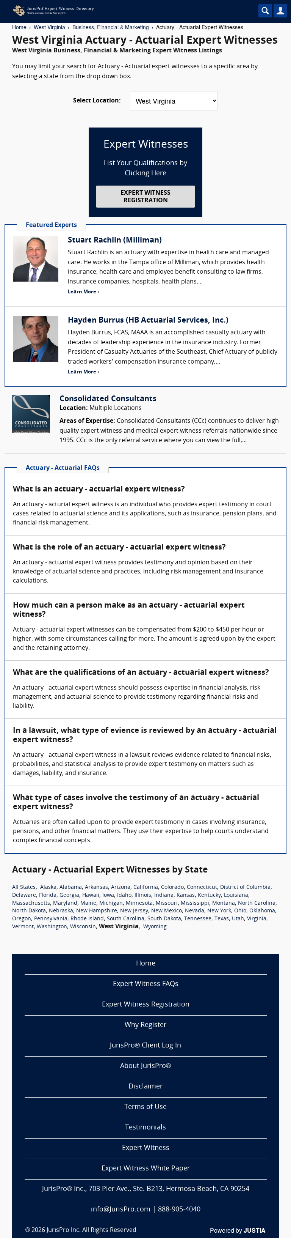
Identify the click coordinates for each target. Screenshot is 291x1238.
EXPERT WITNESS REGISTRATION (145, 196)
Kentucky (209, 895)
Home (19, 27)
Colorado (172, 887)
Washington (52, 927)
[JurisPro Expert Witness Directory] (123, 10)
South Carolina (125, 919)
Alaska (48, 887)
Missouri (167, 903)
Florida (47, 895)
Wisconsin (83, 927)
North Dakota (29, 911)
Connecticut (202, 887)
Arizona (120, 887)
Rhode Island (87, 919)
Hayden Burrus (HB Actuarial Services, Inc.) (148, 320)
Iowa (108, 895)
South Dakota (164, 919)
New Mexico (166, 911)
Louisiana (236, 895)
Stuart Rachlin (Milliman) (115, 240)
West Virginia (49, 27)
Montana (223, 903)
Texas (221, 919)
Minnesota (139, 903)
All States (24, 887)
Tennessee (197, 919)
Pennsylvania (50, 919)
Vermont (23, 927)
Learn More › (83, 292)
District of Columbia (245, 887)
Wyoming (155, 927)
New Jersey (134, 911)
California (145, 887)
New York (219, 911)
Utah (238, 919)
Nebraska (61, 911)
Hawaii (90, 895)
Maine (88, 903)
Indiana (164, 895)
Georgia (69, 895)
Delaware (24, 895)
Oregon (21, 919)
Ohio (240, 911)
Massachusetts (31, 903)
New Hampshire (96, 911)
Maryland (65, 903)
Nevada (194, 911)
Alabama (70, 887)
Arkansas (96, 887)
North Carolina (256, 903)
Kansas (186, 895)
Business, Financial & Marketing (110, 27)
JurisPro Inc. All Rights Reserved (91, 1230)
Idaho (124, 895)
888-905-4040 (179, 1209)
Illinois (143, 895)
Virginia (256, 919)
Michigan (111, 903)
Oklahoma (262, 911)
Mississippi (195, 903)
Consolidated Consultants (107, 399)
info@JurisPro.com (120, 1209)
